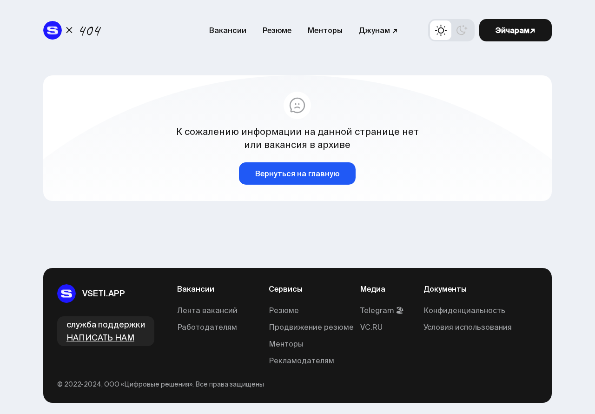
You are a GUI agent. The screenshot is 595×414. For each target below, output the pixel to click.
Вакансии (227, 30)
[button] (451, 30)
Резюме (277, 30)
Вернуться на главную (297, 173)
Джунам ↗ (378, 30)
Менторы (325, 30)
